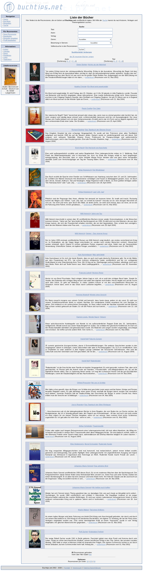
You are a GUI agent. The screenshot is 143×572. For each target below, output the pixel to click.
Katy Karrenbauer (85, 255)
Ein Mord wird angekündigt (97, 86)
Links (5, 57)
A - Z (68, 61)
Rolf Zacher (83, 532)
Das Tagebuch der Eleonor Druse (98, 130)
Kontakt (67, 568)
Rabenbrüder (96, 361)
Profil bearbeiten (9, 40)
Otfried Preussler (83, 383)
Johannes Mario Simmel (83, 466)
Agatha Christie (80, 86)
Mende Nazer (94, 317)
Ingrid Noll (84, 339)
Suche (5, 25)
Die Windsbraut (98, 170)
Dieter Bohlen (82, 65)
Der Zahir (96, 108)
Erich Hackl (79, 148)
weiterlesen (89, 77)
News (5, 53)
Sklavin (103, 317)
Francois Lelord (85, 273)
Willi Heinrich (85, 214)
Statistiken (7, 59)
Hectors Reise (97, 273)
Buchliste (7, 21)
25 (91, 561)
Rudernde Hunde (105, 444)
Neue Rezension (9, 34)
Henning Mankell (82, 295)
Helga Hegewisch (85, 170)
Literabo (6, 51)
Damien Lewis (82, 317)
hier (90, 554)
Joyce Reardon (77, 405)
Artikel (5, 49)
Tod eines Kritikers (97, 510)
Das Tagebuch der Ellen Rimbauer (97, 405)
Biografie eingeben (10, 38)
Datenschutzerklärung (92, 568)
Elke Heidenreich (77, 444)
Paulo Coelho (87, 108)
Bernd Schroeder (91, 444)
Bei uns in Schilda (98, 383)
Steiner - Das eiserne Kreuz (96, 233)
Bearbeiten (7, 36)
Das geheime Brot (101, 466)
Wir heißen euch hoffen (101, 487)
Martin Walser (83, 510)
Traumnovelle (98, 426)
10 (88, 561)
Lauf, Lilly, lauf (98, 192)
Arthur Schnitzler (85, 426)
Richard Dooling (78, 130)
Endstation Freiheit (96, 532)
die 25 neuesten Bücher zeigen (82, 57)
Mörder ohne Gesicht (98, 295)
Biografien (7, 23)
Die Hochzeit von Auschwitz (96, 148)
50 (94, 561)
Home (5, 19)
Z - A (74, 61)
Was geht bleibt (98, 255)
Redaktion (7, 55)
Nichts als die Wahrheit (97, 65)
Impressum (77, 568)
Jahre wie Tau (96, 214)
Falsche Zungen (95, 339)
